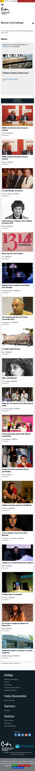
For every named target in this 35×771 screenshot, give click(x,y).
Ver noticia (5, 135)
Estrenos (6, 682)
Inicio (2, 31)
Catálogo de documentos (11, 679)
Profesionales (8, 685)
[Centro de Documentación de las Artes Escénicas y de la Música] (6, 10)
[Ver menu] (2, 4)
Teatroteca (9, 706)
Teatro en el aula (8, 720)
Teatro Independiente (10, 726)
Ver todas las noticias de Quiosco (10, 663)
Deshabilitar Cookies (24, 765)
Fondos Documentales (15, 696)
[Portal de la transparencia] (24, 746)
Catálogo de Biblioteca (10, 690)
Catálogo (8, 675)
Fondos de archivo (9, 700)
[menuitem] (31, 4)
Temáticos (9, 716)
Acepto (15, 765)
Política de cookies (18, 767)
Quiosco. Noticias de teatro (13, 31)
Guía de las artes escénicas (12, 687)
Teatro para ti (7, 723)
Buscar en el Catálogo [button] (12, 23)
